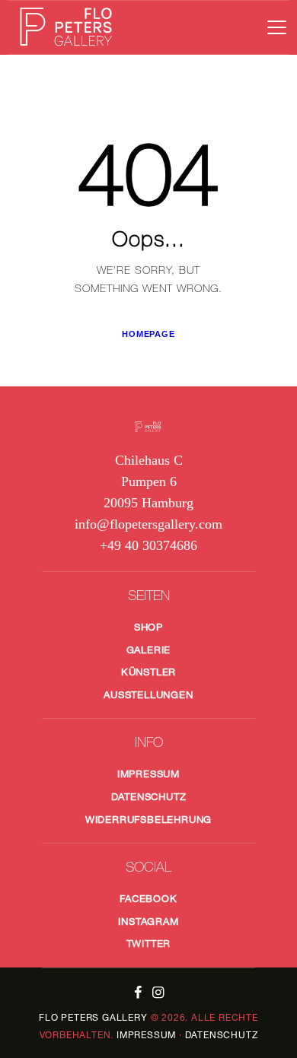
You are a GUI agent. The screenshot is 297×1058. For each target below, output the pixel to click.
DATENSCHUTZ (221, 1035)
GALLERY (93, 1017)
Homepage (148, 333)
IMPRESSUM (146, 1035)
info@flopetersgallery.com (148, 524)
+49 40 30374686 (148, 545)
